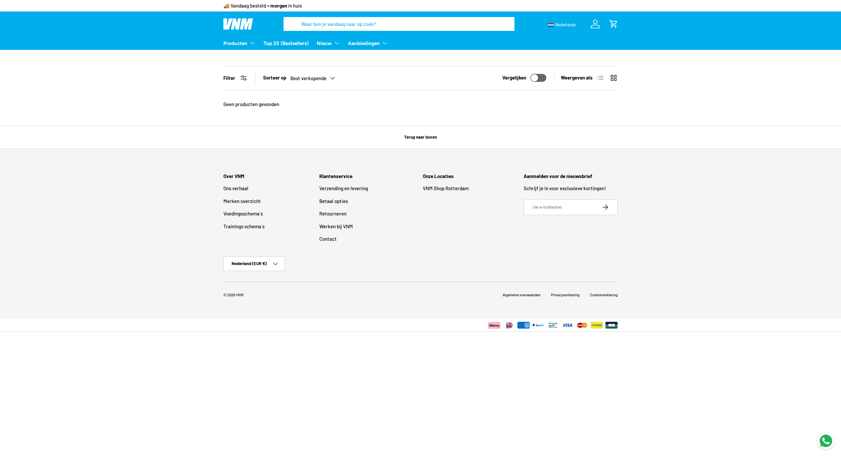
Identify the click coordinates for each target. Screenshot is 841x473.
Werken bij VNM (336, 226)
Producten (235, 43)
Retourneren (333, 213)
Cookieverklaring (604, 295)
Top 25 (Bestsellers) (286, 43)
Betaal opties (333, 201)
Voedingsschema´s (243, 213)
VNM (239, 295)
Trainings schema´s (243, 226)
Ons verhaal (235, 188)
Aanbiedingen (364, 43)
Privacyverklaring (565, 295)
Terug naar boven (420, 137)
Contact (328, 239)
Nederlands (565, 24)
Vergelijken (514, 77)
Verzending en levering (343, 188)
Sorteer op (274, 77)
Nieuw (324, 43)
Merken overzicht (242, 201)
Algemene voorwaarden (521, 295)
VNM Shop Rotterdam (446, 188)
